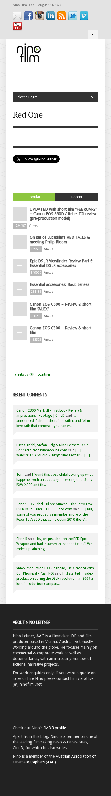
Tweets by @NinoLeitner (31, 374)
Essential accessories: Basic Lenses (59, 284)
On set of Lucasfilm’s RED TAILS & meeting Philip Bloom (60, 239)
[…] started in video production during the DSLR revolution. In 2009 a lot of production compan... (54, 578)
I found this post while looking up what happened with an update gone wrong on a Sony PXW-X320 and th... (54, 480)
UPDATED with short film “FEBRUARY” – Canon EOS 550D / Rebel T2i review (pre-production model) (63, 214)
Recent (76, 197)
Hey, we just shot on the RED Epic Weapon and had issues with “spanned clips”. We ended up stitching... (54, 544)
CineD (18, 747)
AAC (40, 636)
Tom (20, 475)
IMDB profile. (55, 728)
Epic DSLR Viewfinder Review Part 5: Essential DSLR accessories (62, 263)
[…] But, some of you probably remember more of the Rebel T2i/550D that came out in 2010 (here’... (54, 514)
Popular (34, 197)
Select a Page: (93, 34)
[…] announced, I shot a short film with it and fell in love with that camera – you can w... (53, 421)
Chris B (21, 539)
